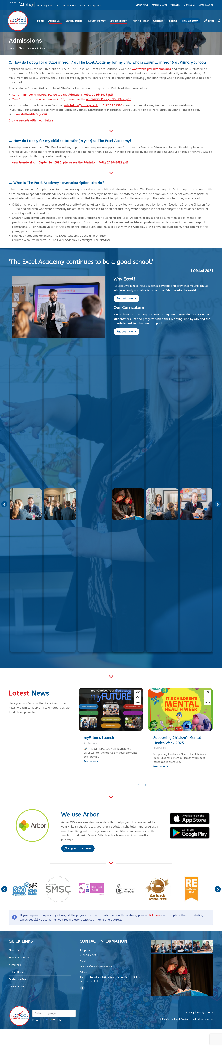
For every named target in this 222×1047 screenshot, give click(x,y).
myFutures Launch (99, 738)
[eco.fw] (158, 889)
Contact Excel (16, 986)
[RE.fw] (191, 889)
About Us (14, 950)
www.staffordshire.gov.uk (30, 114)
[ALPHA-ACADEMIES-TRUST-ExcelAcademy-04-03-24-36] (196, 504)
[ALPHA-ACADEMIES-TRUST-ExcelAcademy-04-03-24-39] (162, 504)
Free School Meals (19, 957)
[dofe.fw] (125, 889)
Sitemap (190, 1012)
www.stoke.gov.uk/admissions (151, 69)
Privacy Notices (205, 1012)
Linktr (211, 21)
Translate (58, 1020)
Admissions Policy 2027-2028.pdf (108, 99)
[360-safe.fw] (25, 889)
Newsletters (15, 964)
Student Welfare (17, 979)
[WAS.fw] (91, 889)
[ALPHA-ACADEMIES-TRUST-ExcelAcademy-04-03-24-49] (60, 504)
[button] (4, 504)
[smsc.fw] (58, 889)
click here (154, 915)
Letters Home (16, 972)
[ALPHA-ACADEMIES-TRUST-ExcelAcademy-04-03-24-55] (26, 504)
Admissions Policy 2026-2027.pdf (90, 94)
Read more (90, 761)
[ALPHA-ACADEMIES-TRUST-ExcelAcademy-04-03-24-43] (128, 504)
